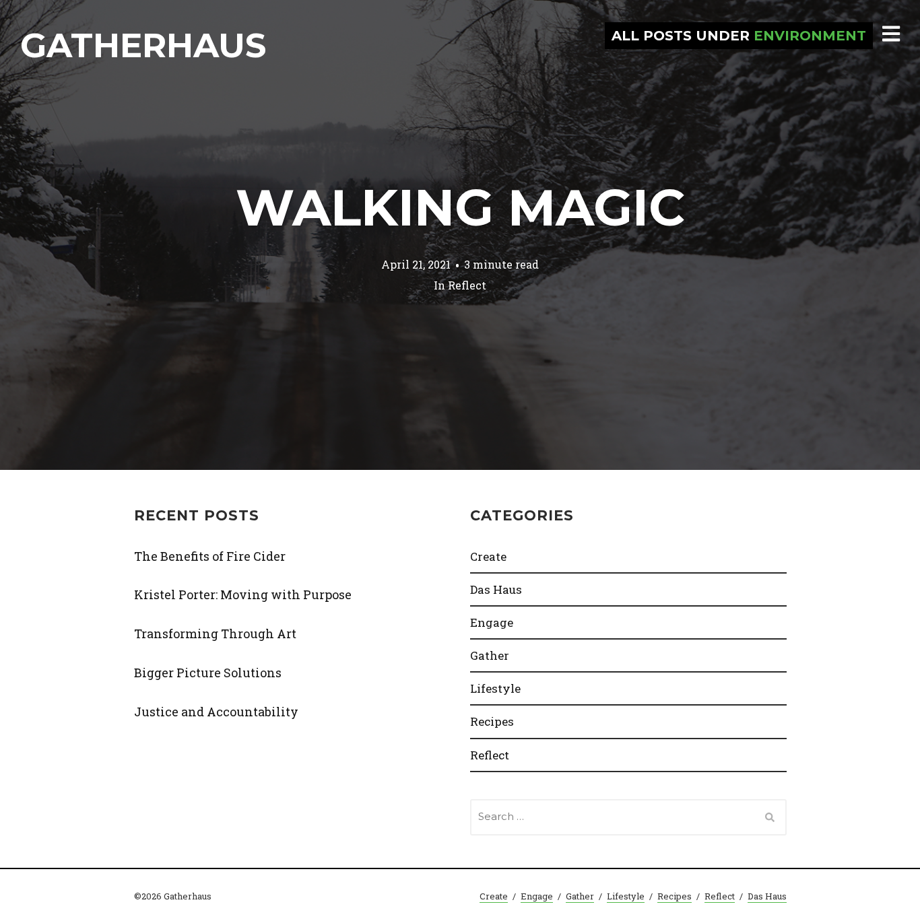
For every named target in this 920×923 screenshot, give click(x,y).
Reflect (467, 284)
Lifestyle (495, 688)
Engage (491, 622)
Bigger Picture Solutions (208, 672)
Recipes (492, 721)
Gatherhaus (143, 45)
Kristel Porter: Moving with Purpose (243, 594)
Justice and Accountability (216, 712)
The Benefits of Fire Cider (210, 556)
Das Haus (496, 589)
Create (488, 556)
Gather (489, 655)
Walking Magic (460, 207)
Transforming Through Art (215, 633)
